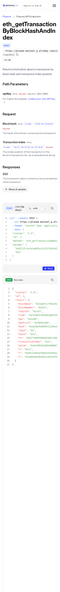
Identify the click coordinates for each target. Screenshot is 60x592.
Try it (50, 268)
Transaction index (14, 142)
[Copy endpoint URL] (17, 54)
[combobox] (30, 51)
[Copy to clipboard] (52, 208)
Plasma (7, 16)
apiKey (7, 93)
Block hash (9, 123)
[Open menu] (54, 6)
